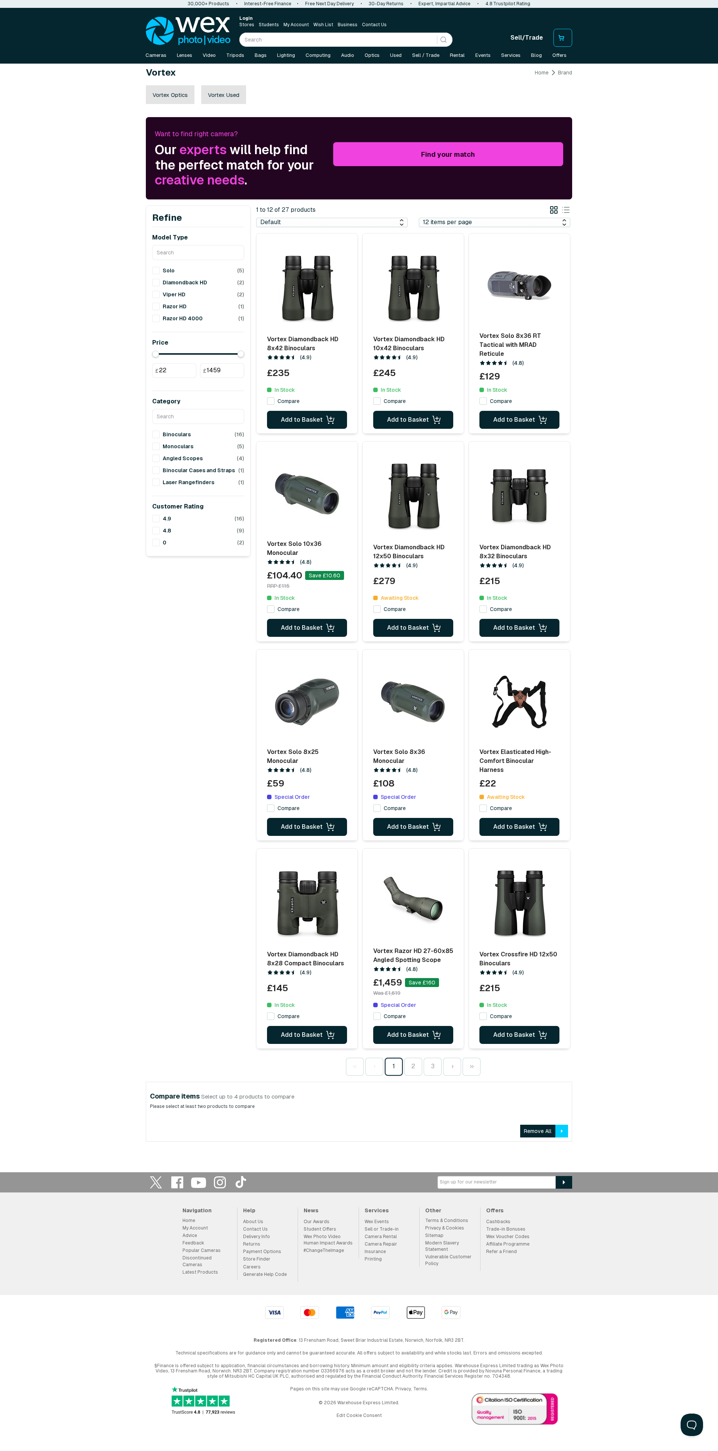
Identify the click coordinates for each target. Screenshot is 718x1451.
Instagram (220, 1182)
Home (542, 73)
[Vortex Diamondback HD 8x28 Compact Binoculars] (307, 903)
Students (269, 24)
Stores (246, 24)
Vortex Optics (170, 95)
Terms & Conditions (446, 1220)
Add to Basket (302, 419)
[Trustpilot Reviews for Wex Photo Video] (203, 1401)
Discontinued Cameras (197, 1261)
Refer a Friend (501, 1251)
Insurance (375, 1251)
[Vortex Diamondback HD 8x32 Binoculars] (519, 496)
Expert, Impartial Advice (444, 3)
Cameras (155, 55)
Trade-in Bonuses (505, 1229)
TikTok (241, 1182)
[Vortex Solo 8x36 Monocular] (413, 702)
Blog (536, 55)
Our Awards (316, 1221)
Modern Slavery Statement (442, 1246)
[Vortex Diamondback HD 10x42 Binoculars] (413, 288)
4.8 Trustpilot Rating (507, 3)
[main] (359, 608)
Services (511, 55)
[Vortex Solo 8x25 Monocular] (307, 702)
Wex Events (377, 1221)
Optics (372, 55)
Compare (288, 401)
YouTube (198, 1182)
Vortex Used (223, 95)
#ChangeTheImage (324, 1250)
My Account (296, 24)
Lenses (184, 55)
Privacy (403, 1389)
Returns (251, 1244)
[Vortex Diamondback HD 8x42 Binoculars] (307, 288)
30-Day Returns (386, 3)
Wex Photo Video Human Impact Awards (328, 1240)
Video (209, 55)
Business (348, 24)
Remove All (538, 1131)
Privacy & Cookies (444, 1228)
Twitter (156, 1182)
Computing (318, 55)
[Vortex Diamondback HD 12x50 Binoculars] (413, 496)
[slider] (155, 354)
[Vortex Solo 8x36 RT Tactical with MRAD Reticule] (519, 286)
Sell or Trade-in (382, 1229)
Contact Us (374, 24)
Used (396, 55)
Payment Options (262, 1251)
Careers (252, 1267)
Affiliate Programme (508, 1244)
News (311, 1210)
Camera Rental (381, 1236)
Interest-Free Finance (267, 3)
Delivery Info (256, 1236)
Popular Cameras (201, 1250)
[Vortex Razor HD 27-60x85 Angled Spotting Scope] (413, 901)
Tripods (235, 55)
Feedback (193, 1243)
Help (249, 1210)
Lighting (286, 55)
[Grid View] (553, 211)
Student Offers (320, 1229)
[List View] (565, 211)
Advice (189, 1235)
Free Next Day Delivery (329, 3)
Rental (457, 55)
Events (483, 55)
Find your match (448, 154)
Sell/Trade (526, 37)
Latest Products (200, 1272)
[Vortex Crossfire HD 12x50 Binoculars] (519, 903)
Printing (373, 1259)
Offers (559, 55)
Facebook (177, 1182)
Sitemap (434, 1235)
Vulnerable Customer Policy (448, 1260)
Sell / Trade (425, 55)
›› (471, 1066)
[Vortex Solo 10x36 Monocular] (307, 494)
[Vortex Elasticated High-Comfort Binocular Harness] (519, 702)
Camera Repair (381, 1244)
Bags (261, 55)
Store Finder (256, 1259)
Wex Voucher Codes (508, 1236)
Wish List (323, 24)
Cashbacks (498, 1221)
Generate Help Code (265, 1274)
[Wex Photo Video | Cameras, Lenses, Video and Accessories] (188, 31)
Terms (420, 1389)
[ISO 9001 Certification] (515, 1410)
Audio (347, 55)
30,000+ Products (208, 3)
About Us (253, 1221)
